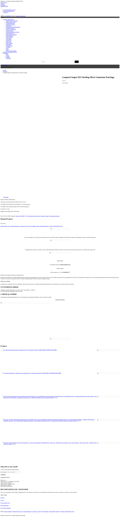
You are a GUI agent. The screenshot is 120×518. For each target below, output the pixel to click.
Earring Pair (8, 40)
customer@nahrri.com (20, 16)
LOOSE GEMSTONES (8, 19)
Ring (7, 54)
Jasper (7, 49)
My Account (3, 497)
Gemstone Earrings (44, 216)
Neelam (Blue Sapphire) (54, 511)
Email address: (4, 472)
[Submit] (77, 62)
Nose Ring (8, 58)
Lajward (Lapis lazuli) (11, 29)
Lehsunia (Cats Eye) (10, 24)
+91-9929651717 (8, 16)
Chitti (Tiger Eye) (10, 33)
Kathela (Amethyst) (10, 28)
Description (5, 197)
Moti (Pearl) (8, 25)
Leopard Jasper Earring (54, 216)
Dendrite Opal (9, 45)
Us (2, 500)
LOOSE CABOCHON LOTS (10, 52)
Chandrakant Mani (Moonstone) (13, 27)
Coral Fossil (8, 38)
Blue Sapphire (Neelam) (11, 34)
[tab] (5, 197)
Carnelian (8, 47)
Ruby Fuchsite (9, 43)
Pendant (8, 57)
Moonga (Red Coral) (10, 22)
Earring (7, 55)
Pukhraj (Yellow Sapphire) (12, 20)
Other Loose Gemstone (11, 50)
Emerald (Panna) (9, 35)
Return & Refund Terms (5, 505)
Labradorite (8, 44)
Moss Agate (8, 42)
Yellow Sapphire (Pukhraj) (42, 226)
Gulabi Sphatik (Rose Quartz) (12, 32)
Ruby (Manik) (9, 37)
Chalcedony (8, 39)
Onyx (7, 48)
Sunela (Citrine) (9, 30)
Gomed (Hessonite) (10, 23)
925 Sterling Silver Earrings (34, 216)
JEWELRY (5, 53)
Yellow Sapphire (8, 511)
